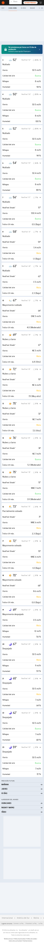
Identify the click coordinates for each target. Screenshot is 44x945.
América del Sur (23, 918)
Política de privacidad (20, 939)
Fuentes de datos (27, 941)
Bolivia (36, 918)
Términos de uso (8, 939)
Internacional (7, 918)
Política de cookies (31, 939)
